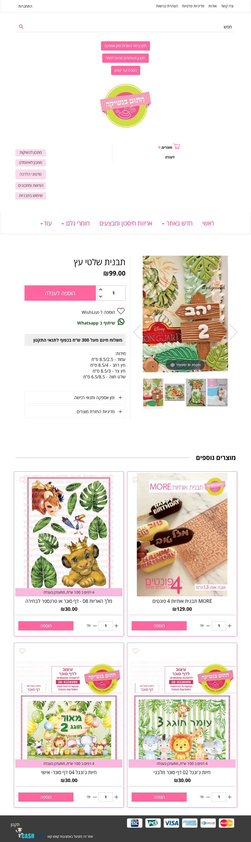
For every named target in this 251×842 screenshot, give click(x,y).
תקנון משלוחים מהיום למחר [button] (125, 58)
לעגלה (169, 157)
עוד (47, 223)
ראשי (208, 223)
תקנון (15, 824)
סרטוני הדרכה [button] (31, 174)
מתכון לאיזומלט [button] (30, 162)
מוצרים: (165, 147)
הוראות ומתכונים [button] (30, 185)
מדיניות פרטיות (193, 6)
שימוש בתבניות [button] (31, 195)
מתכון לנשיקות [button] (31, 152)
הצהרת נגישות (167, 6)
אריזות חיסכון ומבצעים (125, 223)
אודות (212, 6)
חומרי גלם (77, 223)
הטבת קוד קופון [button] (125, 70)
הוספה (159, 626)
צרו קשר (227, 6)
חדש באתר (179, 223)
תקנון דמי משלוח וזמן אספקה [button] (125, 45)
